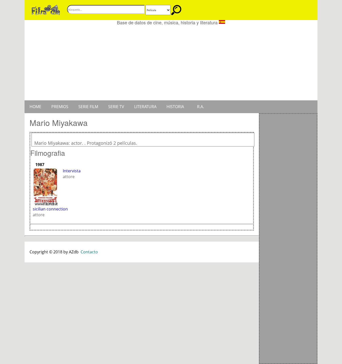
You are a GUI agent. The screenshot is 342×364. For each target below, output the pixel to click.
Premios (59, 106)
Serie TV (116, 106)
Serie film (88, 106)
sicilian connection (50, 209)
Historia (175, 106)
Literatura (145, 106)
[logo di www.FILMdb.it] (46, 9)
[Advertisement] (171, 63)
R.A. (200, 106)
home (35, 106)
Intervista (72, 171)
